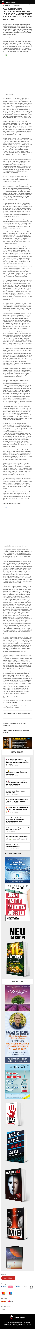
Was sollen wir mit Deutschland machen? (17, 701)
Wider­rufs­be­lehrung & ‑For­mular (13, 1326)
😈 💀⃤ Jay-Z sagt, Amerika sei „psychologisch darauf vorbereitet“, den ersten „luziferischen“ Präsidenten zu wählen (17, 762)
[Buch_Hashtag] (17, 1146)
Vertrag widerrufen (8, 1278)
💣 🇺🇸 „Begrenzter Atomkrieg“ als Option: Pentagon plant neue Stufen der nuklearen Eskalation (16, 782)
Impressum (27, 1322)
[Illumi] (17, 1185)
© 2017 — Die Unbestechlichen (13, 1322)
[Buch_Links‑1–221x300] (14, 1113)
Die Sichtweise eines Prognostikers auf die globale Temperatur (17, 828)
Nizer (4, 43)
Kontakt (27, 1326)
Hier (4, 697)
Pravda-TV (8, 766)
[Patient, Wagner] (17, 902)
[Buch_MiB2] (17, 1223)
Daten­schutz (7, 1324)
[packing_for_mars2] (17, 1256)
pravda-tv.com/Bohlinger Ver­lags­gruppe (18, 713)
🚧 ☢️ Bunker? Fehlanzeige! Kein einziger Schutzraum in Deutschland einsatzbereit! (16, 772)
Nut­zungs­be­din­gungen (19, 1324)
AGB (30, 1324)
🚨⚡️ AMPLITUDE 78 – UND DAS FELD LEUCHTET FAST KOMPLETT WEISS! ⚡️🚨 (17, 809)
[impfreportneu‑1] (17, 1081)
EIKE (7, 823)
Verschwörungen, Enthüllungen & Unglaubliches (17, 4)
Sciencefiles (9, 848)
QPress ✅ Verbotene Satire (13, 839)
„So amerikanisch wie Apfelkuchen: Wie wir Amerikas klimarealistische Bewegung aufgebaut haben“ (17, 819)
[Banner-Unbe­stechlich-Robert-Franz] (17, 998)
